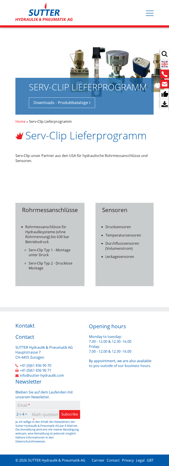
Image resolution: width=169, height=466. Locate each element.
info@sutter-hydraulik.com (42, 375)
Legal (140, 460)
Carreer (98, 460)
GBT (150, 460)
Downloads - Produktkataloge (60, 102)
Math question (45, 414)
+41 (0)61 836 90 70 (35, 365)
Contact (113, 460)
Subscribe (69, 414)
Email (22, 405)
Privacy (128, 460)
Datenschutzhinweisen (30, 441)
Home (20, 121)
